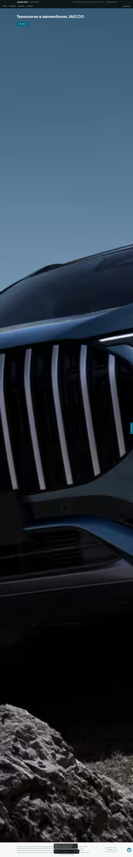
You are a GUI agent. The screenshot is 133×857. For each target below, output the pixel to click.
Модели (5, 6)
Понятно (110, 849)
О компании (29, 6)
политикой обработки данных (46, 846)
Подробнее (22, 23)
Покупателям (12, 6)
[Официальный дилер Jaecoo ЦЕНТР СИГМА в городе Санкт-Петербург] (22, 2)
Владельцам (21, 6)
